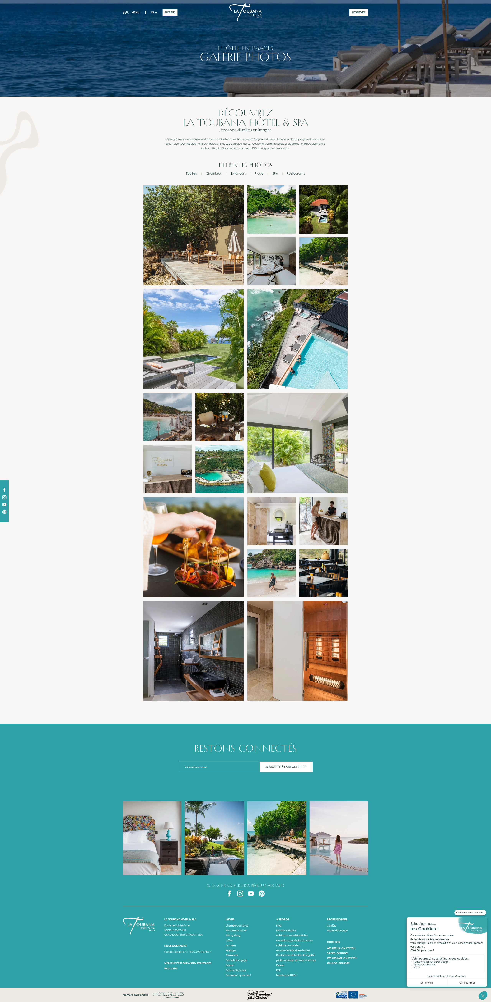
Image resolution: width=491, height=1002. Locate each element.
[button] (154, 12)
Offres (229, 940)
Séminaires (232, 955)
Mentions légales (286, 930)
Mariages (231, 950)
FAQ (278, 925)
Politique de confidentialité (292, 935)
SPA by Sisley (233, 935)
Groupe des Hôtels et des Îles (293, 950)
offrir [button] (170, 12)
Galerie (230, 965)
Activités (231, 945)
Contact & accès (236, 970)
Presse (280, 965)
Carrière (331, 925)
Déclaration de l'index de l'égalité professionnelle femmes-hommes (296, 958)
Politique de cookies (288, 945)
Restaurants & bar (236, 930)
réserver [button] (359, 12)
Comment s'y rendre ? (239, 975)
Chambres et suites (237, 925)
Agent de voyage (337, 930)
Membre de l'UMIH (286, 975)
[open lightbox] (193, 235)
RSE (278, 970)
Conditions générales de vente (294, 940)
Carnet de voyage (236, 960)
